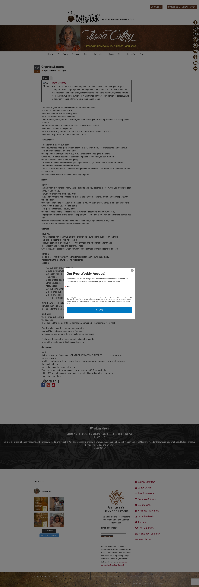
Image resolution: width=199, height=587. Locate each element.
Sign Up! (99, 309)
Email (69, 286)
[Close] (132, 270)
